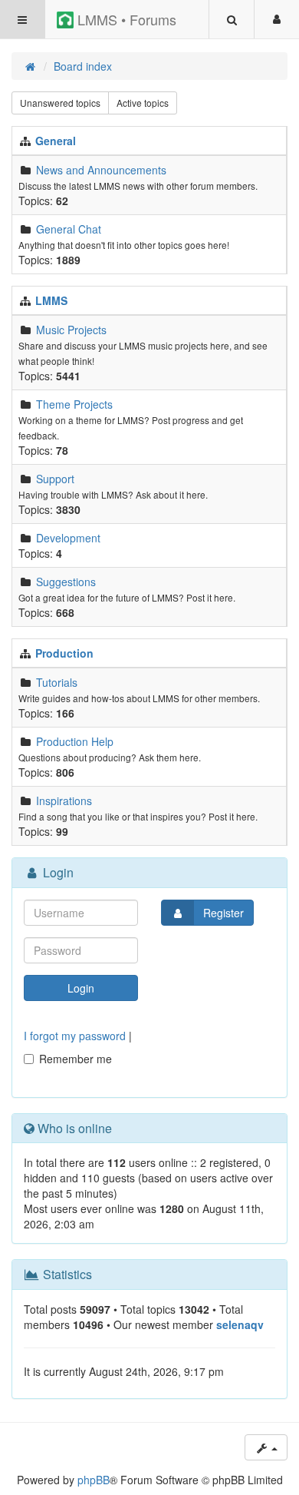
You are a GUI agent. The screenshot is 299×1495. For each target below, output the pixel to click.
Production (64, 653)
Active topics (143, 102)
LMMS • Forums (125, 19)
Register (223, 912)
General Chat (68, 229)
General (55, 140)
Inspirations (64, 800)
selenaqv (240, 1324)
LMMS (51, 300)
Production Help (74, 741)
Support (55, 478)
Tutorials (56, 682)
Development (68, 537)
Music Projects (71, 329)
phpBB (93, 1479)
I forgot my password (75, 1035)
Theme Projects (74, 404)
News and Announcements (101, 169)
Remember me (75, 1058)
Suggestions (66, 581)
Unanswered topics (60, 102)
